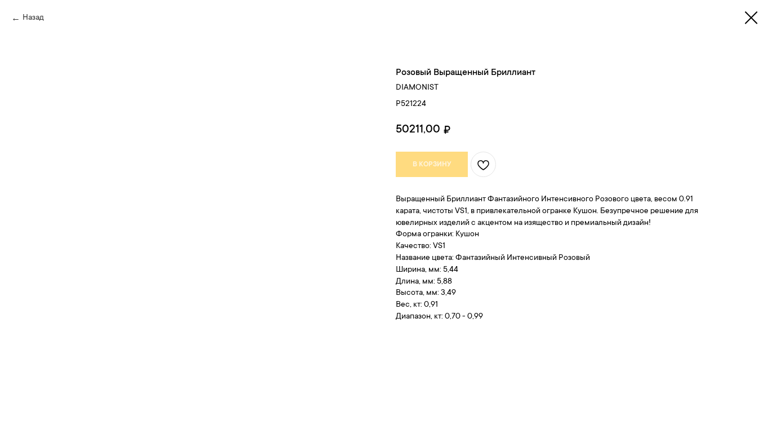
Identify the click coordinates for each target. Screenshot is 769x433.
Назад (33, 18)
